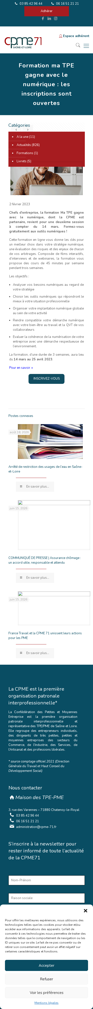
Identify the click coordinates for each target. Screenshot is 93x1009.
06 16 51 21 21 (67, 3)
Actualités (24, 145)
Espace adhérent (76, 36)
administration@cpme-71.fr (36, 827)
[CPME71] (23, 46)
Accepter (46, 965)
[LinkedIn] (49, 18)
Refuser (46, 979)
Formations (25, 153)
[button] (85, 910)
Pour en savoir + (21, 368)
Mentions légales (46, 1003)
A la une (22, 137)
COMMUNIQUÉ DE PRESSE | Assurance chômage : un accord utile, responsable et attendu (44, 560)
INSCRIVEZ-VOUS (46, 378)
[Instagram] (55, 18)
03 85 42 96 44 (30, 3)
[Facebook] (42, 18)
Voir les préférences (46, 992)
